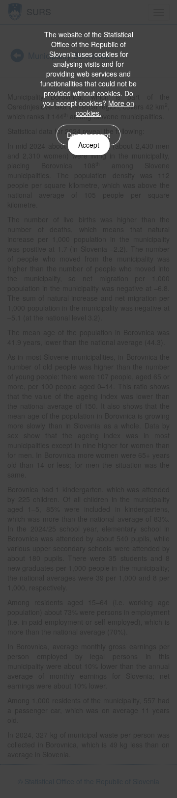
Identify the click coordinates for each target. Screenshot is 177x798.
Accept (88, 145)
